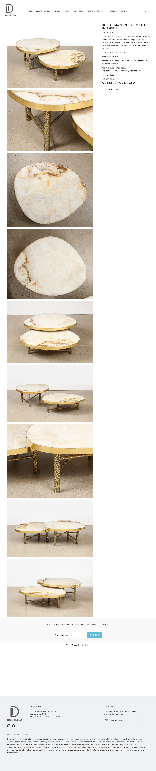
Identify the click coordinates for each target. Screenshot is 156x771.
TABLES (67, 11)
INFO (31, 11)
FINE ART (122, 11)
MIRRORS (90, 11)
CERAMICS (101, 11)
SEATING (57, 11)
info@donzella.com (20, 744)
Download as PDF (127, 83)
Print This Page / (110, 83)
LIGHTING (47, 11)
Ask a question (110, 89)
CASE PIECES (78, 11)
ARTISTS (39, 11)
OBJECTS (111, 11)
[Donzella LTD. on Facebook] (13, 725)
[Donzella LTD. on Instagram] (8, 725)
